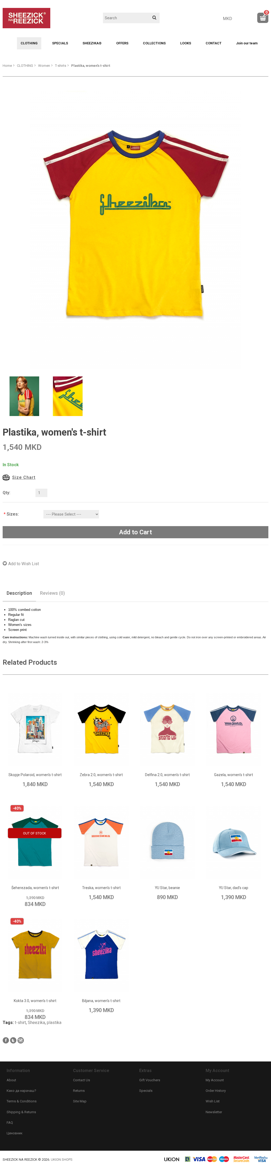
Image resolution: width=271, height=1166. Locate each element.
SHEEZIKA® (92, 43)
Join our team (247, 43)
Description (19, 593)
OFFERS (122, 43)
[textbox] (131, 18)
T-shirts (60, 66)
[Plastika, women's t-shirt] (135, 227)
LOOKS (185, 43)
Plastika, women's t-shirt (90, 66)
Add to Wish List (23, 563)
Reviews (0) (52, 593)
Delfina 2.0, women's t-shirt (61, 1014)
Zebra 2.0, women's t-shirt (178, 843)
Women (44, 66)
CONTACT (214, 43)
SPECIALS (60, 43)
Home (7, 66)
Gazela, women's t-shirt (178, 1014)
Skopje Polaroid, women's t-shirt (61, 843)
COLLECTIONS (154, 43)
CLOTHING (29, 43)
